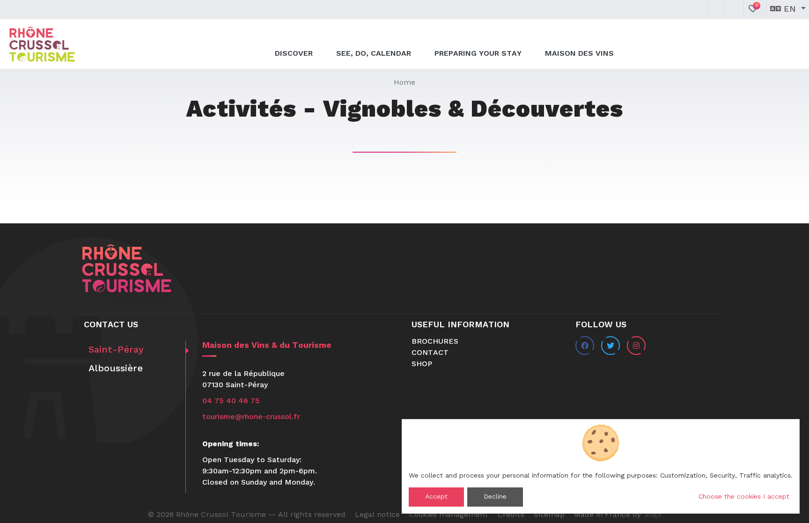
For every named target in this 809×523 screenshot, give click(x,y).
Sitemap (549, 515)
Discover (294, 54)
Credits (511, 515)
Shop (422, 364)
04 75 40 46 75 (231, 401)
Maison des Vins (579, 54)
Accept (436, 497)
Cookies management (448, 515)
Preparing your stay (478, 54)
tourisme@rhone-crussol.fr (251, 417)
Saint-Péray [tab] (116, 350)
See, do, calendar (373, 54)
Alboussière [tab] (115, 369)
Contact (430, 353)
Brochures (435, 342)
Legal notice (377, 515)
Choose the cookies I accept (744, 497)
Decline (495, 497)
